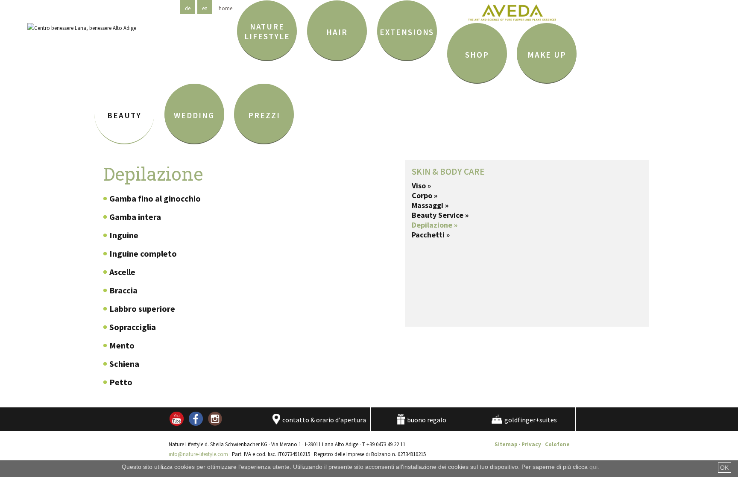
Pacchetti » (431, 235)
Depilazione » (434, 225)
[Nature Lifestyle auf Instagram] (215, 423)
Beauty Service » (440, 215)
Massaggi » (430, 205)
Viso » (421, 185)
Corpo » (424, 195)
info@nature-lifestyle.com (198, 454)
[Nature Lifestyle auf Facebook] (196, 423)
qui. (594, 466)
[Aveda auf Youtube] (177, 423)
